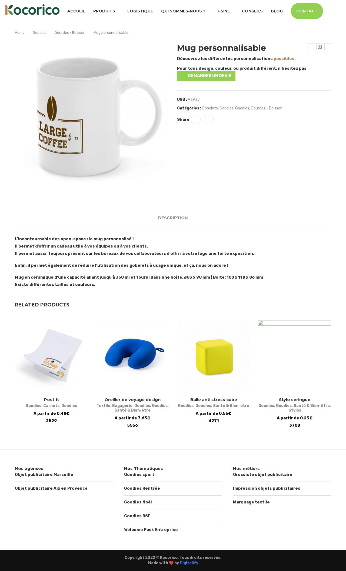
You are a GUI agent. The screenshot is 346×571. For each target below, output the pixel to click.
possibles (284, 58)
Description (173, 217)
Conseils (252, 11)
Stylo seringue (294, 399)
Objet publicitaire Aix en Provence (51, 488)
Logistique (140, 11)
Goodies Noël (138, 502)
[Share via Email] (209, 119)
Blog (277, 11)
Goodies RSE (137, 515)
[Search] (338, 11)
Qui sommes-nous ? (183, 11)
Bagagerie (122, 405)
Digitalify (189, 563)
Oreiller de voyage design (133, 399)
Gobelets (210, 108)
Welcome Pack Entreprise (151, 529)
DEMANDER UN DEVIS (209, 75)
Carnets (51, 405)
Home (20, 33)
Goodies (39, 33)
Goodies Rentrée (142, 488)
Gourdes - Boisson (70, 33)
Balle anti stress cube (213, 399)
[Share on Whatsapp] (196, 119)
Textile (103, 405)
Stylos (294, 410)
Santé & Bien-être (132, 410)
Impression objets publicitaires (266, 488)
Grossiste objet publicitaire (262, 474)
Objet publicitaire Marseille (44, 474)
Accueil (76, 11)
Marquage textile (251, 502)
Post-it (51, 399)
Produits (104, 11)
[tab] (173, 218)
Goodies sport (139, 474)
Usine (224, 11)
